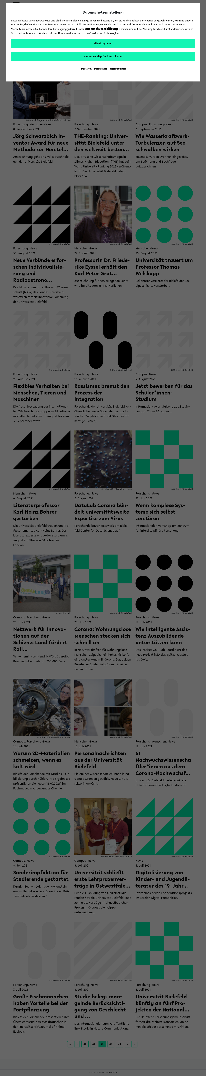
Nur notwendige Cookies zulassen (103, 56)
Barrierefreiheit (118, 69)
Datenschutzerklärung (101, 29)
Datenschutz (100, 69)
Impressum (86, 69)
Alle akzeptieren (103, 43)
